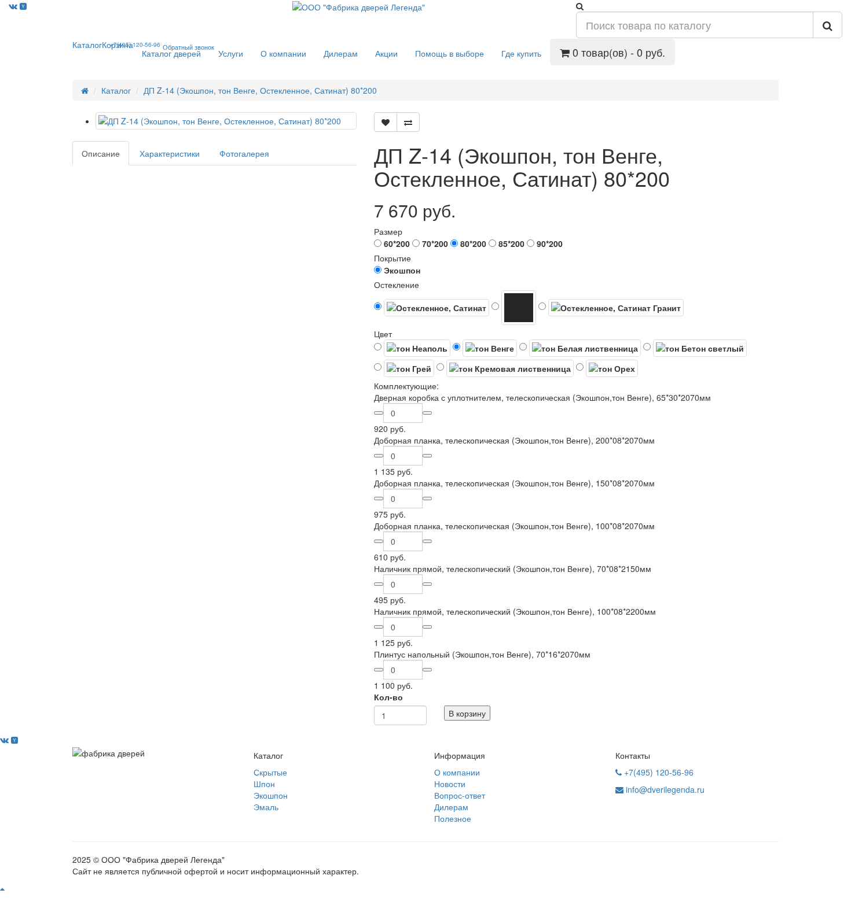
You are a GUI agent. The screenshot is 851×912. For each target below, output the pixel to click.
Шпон (264, 783)
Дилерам (341, 53)
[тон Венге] (485, 348)
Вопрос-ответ (459, 795)
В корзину (467, 713)
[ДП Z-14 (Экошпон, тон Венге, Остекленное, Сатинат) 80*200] (226, 121)
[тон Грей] (404, 368)
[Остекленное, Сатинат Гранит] (611, 307)
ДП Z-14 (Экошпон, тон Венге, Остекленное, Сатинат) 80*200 (260, 90)
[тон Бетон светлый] (695, 348)
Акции (386, 53)
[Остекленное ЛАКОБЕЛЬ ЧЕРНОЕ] (513, 307)
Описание (101, 153)
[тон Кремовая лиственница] (505, 368)
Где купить (521, 53)
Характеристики (170, 153)
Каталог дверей (171, 53)
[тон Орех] (607, 368)
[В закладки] (385, 122)
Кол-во (388, 697)
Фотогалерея (244, 153)
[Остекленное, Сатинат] (431, 307)
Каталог (87, 44)
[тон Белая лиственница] (580, 348)
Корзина (117, 44)
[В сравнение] (408, 122)
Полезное (452, 818)
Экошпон (271, 795)
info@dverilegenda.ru (664, 789)
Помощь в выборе (449, 53)
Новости (449, 783)
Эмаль (266, 807)
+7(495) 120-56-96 (658, 772)
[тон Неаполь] (412, 348)
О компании (283, 53)
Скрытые (270, 772)
